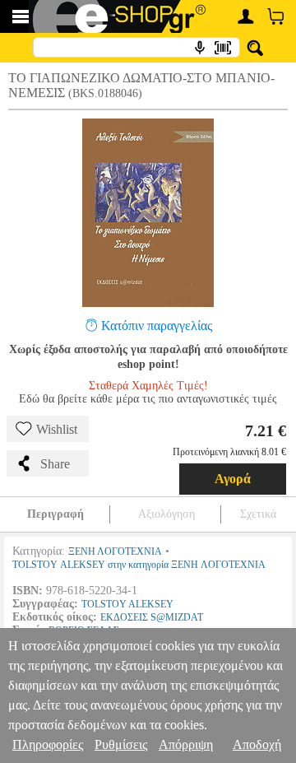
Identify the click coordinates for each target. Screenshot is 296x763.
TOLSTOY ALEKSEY (127, 604)
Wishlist (56, 429)
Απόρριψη (186, 744)
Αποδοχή (257, 744)
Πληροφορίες (47, 744)
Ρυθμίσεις (121, 744)
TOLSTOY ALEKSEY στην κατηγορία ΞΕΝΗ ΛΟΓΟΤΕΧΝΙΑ (139, 564)
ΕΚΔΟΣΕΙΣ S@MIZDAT (151, 617)
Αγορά (233, 479)
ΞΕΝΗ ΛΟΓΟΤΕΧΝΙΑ (115, 551)
